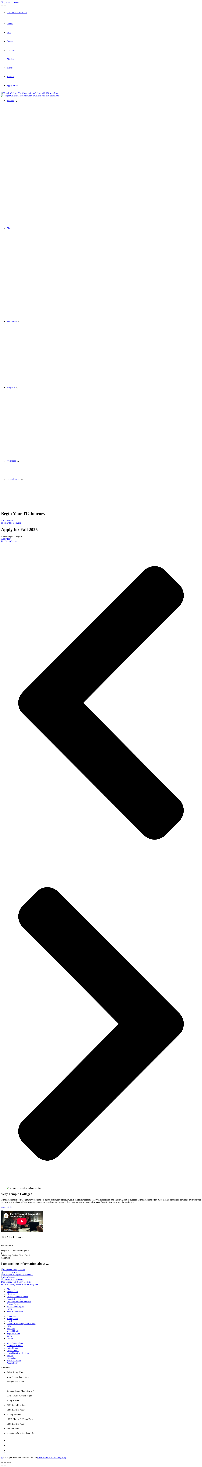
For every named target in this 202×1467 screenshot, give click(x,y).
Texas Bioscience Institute (18, 1353)
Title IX (10, 1338)
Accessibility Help (58, 1457)
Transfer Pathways (9, 1272)
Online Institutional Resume (19, 1301)
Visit (9, 32)
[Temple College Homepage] (30, 93)
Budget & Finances (15, 1299)
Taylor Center (13, 1350)
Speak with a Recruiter (11, 523)
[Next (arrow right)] (5, 1465)
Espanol (10, 76)
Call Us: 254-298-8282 (17, 12)
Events (10, 68)
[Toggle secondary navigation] (5, 5)
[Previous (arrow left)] (2, 1465)
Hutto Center (12, 1348)
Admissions (12, 321)
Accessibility (12, 1363)
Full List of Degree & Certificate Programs (19, 1284)
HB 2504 (11, 1328)
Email (9, 1321)
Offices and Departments (17, 1296)
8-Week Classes (8, 1277)
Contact (10, 23)
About (9, 228)
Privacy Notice (13, 1304)
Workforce (11, 461)
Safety (9, 1336)
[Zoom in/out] (10, 1462)
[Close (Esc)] (2, 1462)
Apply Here (6, 539)
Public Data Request (15, 1306)
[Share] (5, 1462)
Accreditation (12, 1291)
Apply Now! (12, 85)
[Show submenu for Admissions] (19, 321)
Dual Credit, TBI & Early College (16, 1282)
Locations (11, 50)
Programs (11, 387)
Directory (11, 1294)
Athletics (10, 59)
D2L (9, 1326)
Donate (10, 41)
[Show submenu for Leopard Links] (21, 479)
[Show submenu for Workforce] (18, 461)
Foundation (11, 1358)
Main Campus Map (15, 1343)
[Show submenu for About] (14, 228)
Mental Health (13, 1331)
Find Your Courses (9, 541)
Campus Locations (15, 1345)
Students (10, 100)
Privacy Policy (43, 1457)
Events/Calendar (14, 1360)
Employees (11, 1316)
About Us (11, 1289)
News (9, 1309)
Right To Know (13, 1333)
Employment (12, 1318)
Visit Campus (7, 520)
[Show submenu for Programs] (17, 387)
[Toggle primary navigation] (2, 5)
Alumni (10, 1355)
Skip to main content (10, 2)
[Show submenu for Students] (16, 100)
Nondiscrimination (15, 1311)
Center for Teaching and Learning (21, 1323)
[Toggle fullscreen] (8, 1462)
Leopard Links (13, 479)
